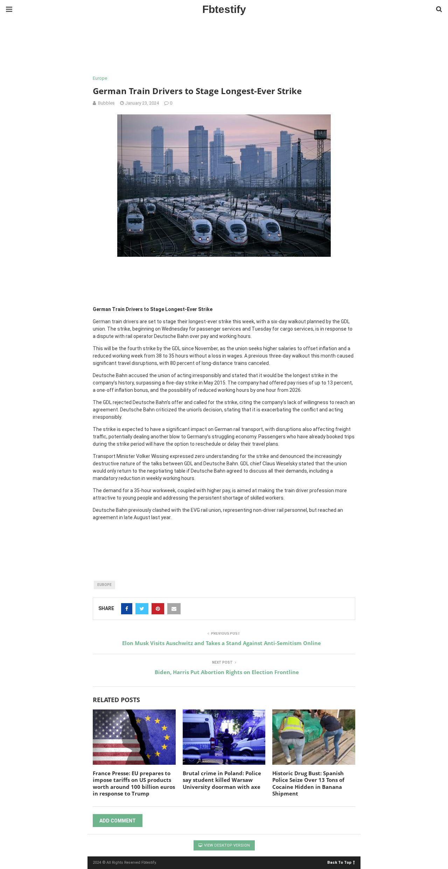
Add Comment (117, 821)
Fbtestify (224, 9)
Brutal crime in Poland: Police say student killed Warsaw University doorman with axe (222, 780)
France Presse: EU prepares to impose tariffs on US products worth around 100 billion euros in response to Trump (134, 783)
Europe (100, 78)
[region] (224, 47)
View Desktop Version (226, 845)
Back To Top (339, 862)
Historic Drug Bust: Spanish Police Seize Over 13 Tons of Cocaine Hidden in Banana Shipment (308, 783)
